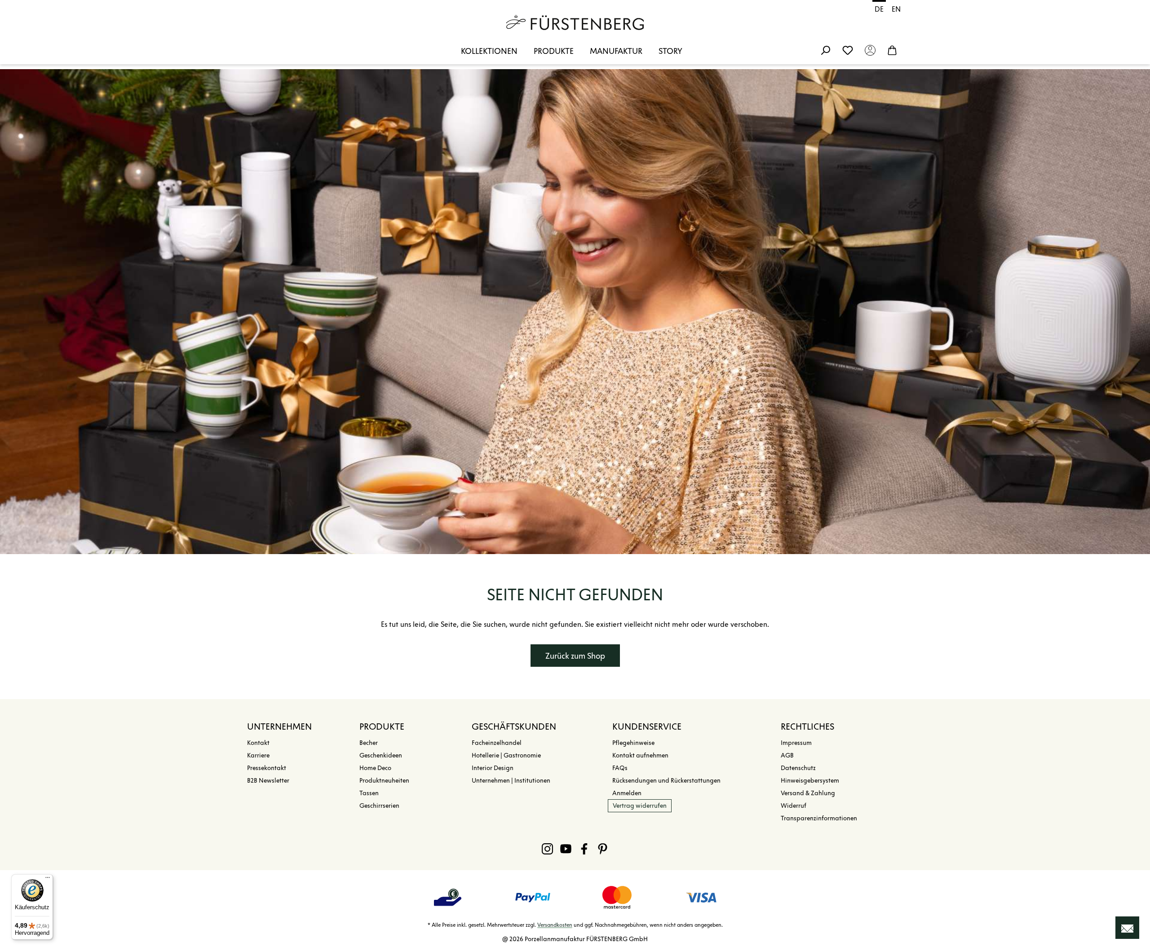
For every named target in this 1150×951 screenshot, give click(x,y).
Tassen (369, 793)
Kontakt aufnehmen (640, 755)
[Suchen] (825, 50)
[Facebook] (584, 848)
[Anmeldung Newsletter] (1127, 927)
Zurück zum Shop (575, 656)
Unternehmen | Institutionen (511, 780)
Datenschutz (798, 768)
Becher (368, 743)
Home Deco (375, 768)
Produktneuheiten (384, 780)
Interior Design (492, 768)
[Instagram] (547, 848)
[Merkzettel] (847, 50)
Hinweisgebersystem (810, 780)
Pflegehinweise (633, 743)
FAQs (620, 768)
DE (879, 9)
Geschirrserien (379, 806)
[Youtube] (565, 848)
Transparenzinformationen (819, 818)
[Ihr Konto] (870, 50)
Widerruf (793, 806)
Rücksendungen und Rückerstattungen (666, 780)
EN (896, 9)
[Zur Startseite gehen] (575, 22)
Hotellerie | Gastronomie (506, 755)
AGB (787, 755)
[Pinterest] (602, 848)
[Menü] (47, 879)
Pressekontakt (266, 768)
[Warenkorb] (892, 50)
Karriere (258, 755)
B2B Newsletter (268, 780)
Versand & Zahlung (808, 793)
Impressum (796, 743)
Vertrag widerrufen (640, 806)
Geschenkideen (380, 755)
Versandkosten (554, 924)
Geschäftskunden (514, 726)
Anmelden (626, 793)
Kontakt (258, 743)
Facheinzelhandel (497, 743)
